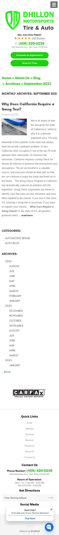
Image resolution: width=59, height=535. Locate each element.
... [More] (6, 371)
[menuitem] (29, 422)
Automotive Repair (17, 238)
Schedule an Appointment (29, 55)
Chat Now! (30, 518)
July (11, 271)
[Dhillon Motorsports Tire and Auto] (29, 20)
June (12, 276)
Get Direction (52, 498)
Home (6, 78)
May (11, 281)
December (16, 310)
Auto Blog (12, 243)
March (13, 291)
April (12, 286)
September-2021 (38, 84)
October (15, 320)
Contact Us (29, 457)
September (16, 325)
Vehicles (29, 428)
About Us (22, 78)
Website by (30, 531)
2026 (8, 261)
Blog (36, 78)
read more (27, 215)
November (16, 315)
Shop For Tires (29, 63)
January (14, 300)
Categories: (11, 231)
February (15, 295)
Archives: (9, 254)
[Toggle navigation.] (54, 4)
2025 (8, 305)
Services (29, 434)
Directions (29, 445)
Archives (12, 84)
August (14, 266)
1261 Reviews (38, 38)
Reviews (29, 440)
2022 (8, 360)
